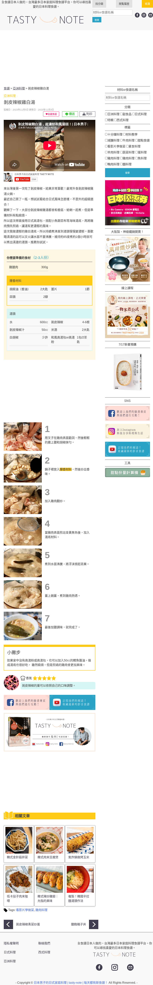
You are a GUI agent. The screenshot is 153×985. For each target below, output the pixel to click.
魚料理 (142, 158)
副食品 (127, 114)
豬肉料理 (113, 158)
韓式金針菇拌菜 (17, 857)
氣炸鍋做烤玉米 (78, 857)
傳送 (71, 114)
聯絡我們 (44, 943)
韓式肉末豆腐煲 (48, 857)
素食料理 (134, 146)
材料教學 (132, 134)
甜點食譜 (144, 140)
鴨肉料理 (113, 164)
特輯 (110, 120)
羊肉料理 (113, 152)
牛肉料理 (129, 140)
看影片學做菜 (25, 910)
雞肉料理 (41, 910)
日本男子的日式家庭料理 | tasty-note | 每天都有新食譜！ (71, 982)
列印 (88, 114)
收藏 (147, 3)
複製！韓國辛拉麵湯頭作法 (78, 898)
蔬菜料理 (129, 152)
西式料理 (123, 120)
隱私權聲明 (11, 943)
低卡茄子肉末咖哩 (17, 898)
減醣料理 (113, 140)
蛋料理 (142, 152)
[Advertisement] (76, 58)
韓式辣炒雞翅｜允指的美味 (48, 898)
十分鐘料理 (114, 134)
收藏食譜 (52, 114)
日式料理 (141, 114)
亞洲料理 (113, 114)
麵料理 (127, 164)
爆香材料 (66, 469)
